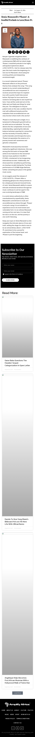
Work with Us (25, 714)
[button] (9, 52)
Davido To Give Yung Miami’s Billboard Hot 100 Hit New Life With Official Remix (16, 521)
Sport (17, 714)
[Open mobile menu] (33, 2)
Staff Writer (17, 12)
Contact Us (17, 723)
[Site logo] (7, 2)
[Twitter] (22, 728)
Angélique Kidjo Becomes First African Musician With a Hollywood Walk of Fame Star (17, 680)
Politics (30, 710)
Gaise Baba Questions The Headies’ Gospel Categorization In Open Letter (17, 363)
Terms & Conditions (22, 718)
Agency (16, 710)
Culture (23, 710)
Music (11, 10)
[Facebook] (17, 728)
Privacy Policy (10, 718)
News (12, 714)
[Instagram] (13, 728)
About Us (10, 710)
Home (3, 710)
